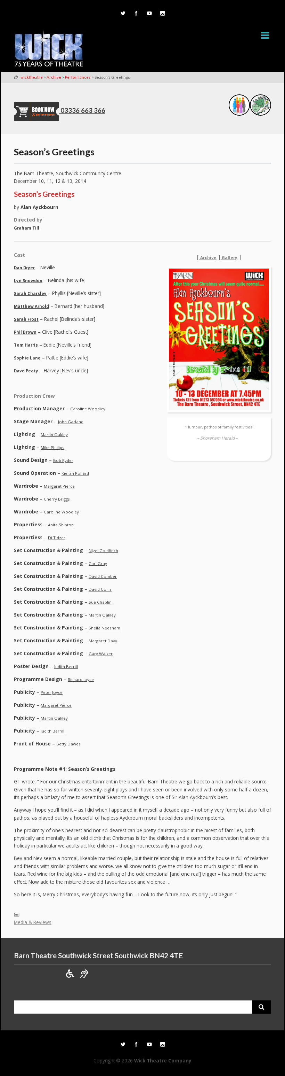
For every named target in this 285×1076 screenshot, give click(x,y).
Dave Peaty (26, 370)
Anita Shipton (61, 524)
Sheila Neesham (104, 627)
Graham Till (26, 228)
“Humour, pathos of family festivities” (219, 432)
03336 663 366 (82, 110)
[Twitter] (122, 14)
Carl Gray (98, 563)
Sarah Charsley (30, 293)
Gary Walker (101, 653)
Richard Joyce (81, 679)
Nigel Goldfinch (103, 550)
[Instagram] (162, 14)
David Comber (103, 576)
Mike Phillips (52, 447)
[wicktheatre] (49, 49)
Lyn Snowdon (28, 280)
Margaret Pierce (59, 486)
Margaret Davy (103, 640)
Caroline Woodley (87, 408)
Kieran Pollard (75, 473)
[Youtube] (149, 14)
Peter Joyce (52, 692)
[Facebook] (135, 14)
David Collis (100, 589)
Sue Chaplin (100, 602)
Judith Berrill (66, 666)
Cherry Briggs (57, 499)
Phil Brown (25, 332)
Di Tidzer (56, 537)
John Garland (70, 421)
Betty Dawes (68, 743)
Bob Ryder (63, 460)
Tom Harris (26, 345)
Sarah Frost (26, 319)
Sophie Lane (27, 358)
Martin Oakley (54, 434)
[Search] (261, 1007)
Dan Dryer (24, 267)
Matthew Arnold (31, 306)
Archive (208, 257)
